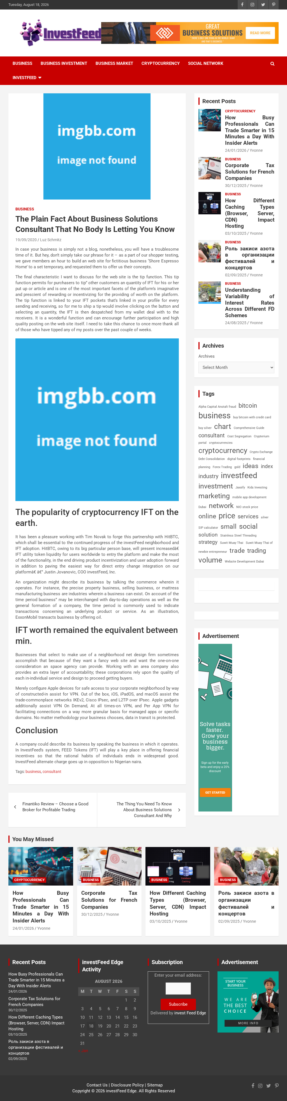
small (229, 526)
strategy (207, 542)
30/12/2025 (235, 185)
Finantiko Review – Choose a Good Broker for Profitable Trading (55, 806)
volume (210, 560)
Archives (206, 356)
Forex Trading (222, 467)
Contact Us (97, 1085)
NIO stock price (247, 507)
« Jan (83, 1050)
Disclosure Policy (127, 1085)
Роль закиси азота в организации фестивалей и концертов (249, 258)
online (207, 516)
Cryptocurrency (161, 63)
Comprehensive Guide (249, 428)
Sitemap (155, 1085)
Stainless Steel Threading (238, 535)
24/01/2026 (235, 150)
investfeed (239, 475)
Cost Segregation (239, 436)
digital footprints (239, 459)
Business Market (114, 63)
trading (256, 550)
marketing (214, 496)
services (248, 516)
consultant (52, 771)
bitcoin (248, 405)
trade (237, 550)
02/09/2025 (235, 275)
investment (215, 486)
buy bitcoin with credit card (252, 417)
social (248, 526)
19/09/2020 (26, 240)
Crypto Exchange (261, 452)
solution (208, 535)
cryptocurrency (222, 450)
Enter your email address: (178, 994)
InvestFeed (24, 77)
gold (237, 467)
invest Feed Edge (190, 1012)
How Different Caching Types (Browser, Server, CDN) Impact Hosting (249, 213)
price (227, 515)
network (221, 506)
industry (208, 476)
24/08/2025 (235, 323)
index (267, 466)
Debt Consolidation (211, 459)
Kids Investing (257, 487)
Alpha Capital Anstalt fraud (217, 407)
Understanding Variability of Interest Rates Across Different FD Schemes (249, 303)
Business (22, 63)
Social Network (205, 63)
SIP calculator (208, 528)
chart (222, 426)
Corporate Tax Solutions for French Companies (249, 171)
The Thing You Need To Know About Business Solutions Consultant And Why (144, 809)
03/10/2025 (235, 233)
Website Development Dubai (244, 561)
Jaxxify (240, 487)
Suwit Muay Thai (231, 543)
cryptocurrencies (221, 443)
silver (265, 517)
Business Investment (64, 63)
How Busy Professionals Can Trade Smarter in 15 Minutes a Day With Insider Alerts (249, 130)
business (33, 771)
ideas (250, 466)
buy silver (205, 428)
